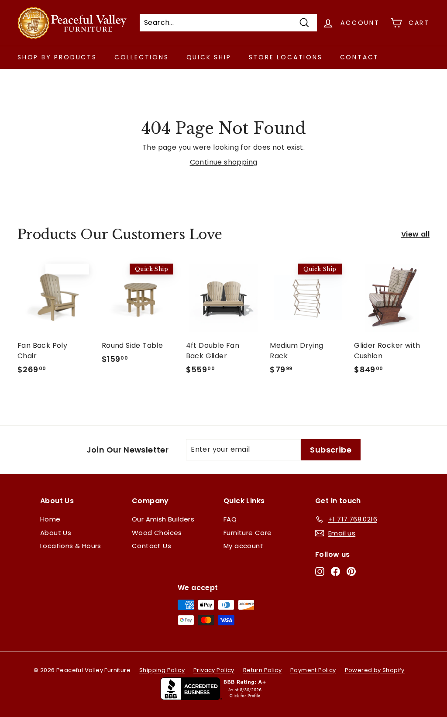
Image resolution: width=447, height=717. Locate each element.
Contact (359, 57)
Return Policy (262, 670)
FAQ (230, 519)
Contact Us (151, 545)
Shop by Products (57, 57)
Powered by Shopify (375, 670)
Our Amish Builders (163, 519)
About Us (55, 532)
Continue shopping (224, 162)
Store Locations (286, 57)
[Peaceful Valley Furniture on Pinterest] (351, 571)
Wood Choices (157, 532)
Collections (141, 57)
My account (243, 545)
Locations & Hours (70, 545)
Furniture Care (248, 532)
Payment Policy (313, 670)
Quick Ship (208, 57)
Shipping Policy (162, 670)
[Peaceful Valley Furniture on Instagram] (319, 571)
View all (415, 234)
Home (50, 519)
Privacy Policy (213, 670)
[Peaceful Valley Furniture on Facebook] (335, 571)
